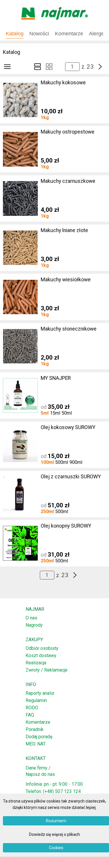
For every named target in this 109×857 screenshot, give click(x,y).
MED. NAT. (36, 744)
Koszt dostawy (41, 655)
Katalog (15, 34)
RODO (32, 707)
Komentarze (38, 722)
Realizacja (36, 662)
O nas (31, 618)
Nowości (39, 34)
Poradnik (35, 729)
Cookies (56, 847)
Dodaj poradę (39, 736)
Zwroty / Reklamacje (46, 670)
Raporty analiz (40, 693)
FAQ (30, 715)
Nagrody (34, 625)
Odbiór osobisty (42, 648)
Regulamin (36, 700)
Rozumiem (56, 820)
